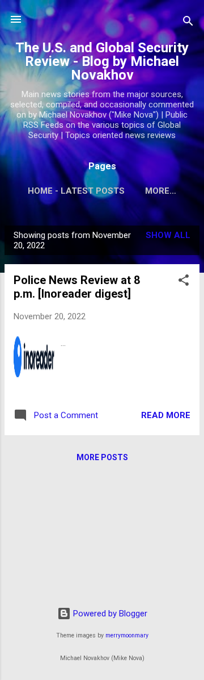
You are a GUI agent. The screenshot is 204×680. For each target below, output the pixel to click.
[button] (183, 282)
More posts (102, 457)
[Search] (188, 23)
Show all (168, 235)
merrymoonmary (126, 635)
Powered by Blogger (109, 613)
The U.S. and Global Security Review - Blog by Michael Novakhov (102, 61)
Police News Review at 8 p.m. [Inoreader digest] (77, 287)
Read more (165, 415)
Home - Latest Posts (76, 191)
